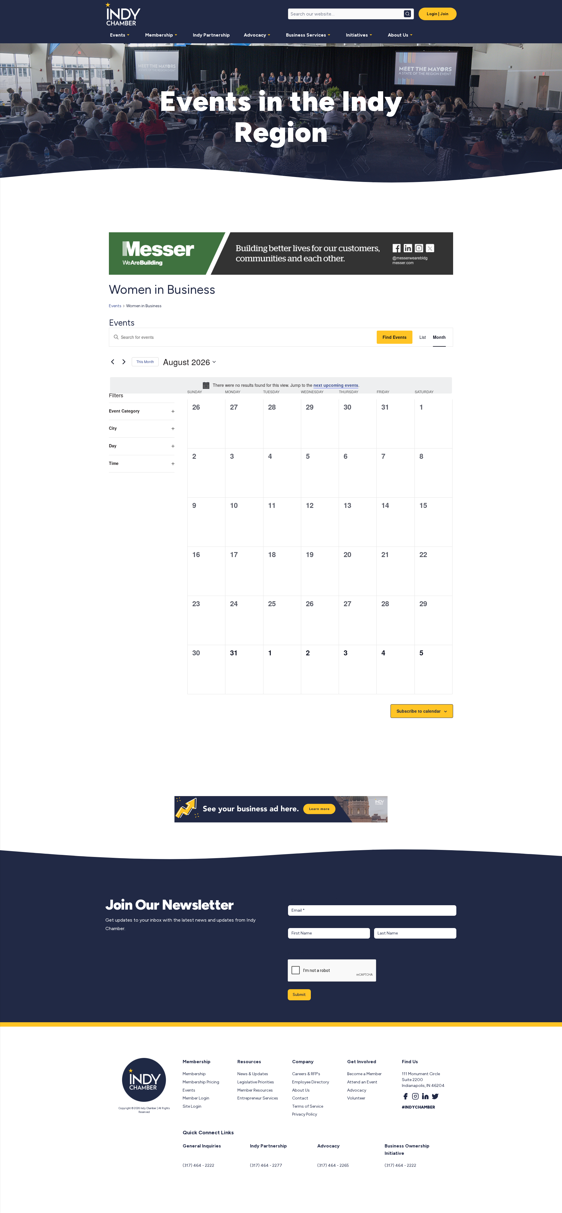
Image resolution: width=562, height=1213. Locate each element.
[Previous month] (112, 361)
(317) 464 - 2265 (333, 1165)
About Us (398, 35)
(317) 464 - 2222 (198, 1165)
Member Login (196, 1098)
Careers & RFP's (306, 1073)
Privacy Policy (304, 1114)
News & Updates (252, 1073)
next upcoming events (335, 385)
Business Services (306, 35)
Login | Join (437, 14)
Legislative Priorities (255, 1082)
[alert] (281, 385)
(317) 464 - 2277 (266, 1165)
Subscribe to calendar (419, 711)
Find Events (395, 337)
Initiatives (357, 35)
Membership (159, 35)
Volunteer (356, 1098)
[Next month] (123, 361)
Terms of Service (307, 1106)
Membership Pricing (201, 1082)
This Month (145, 361)
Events (117, 35)
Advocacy (255, 35)
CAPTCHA (299, 953)
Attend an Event (362, 1082)
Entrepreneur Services (257, 1098)
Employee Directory (310, 1082)
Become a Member (364, 1073)
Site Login (192, 1106)
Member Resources (255, 1090)
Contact (300, 1098)
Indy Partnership (211, 35)
